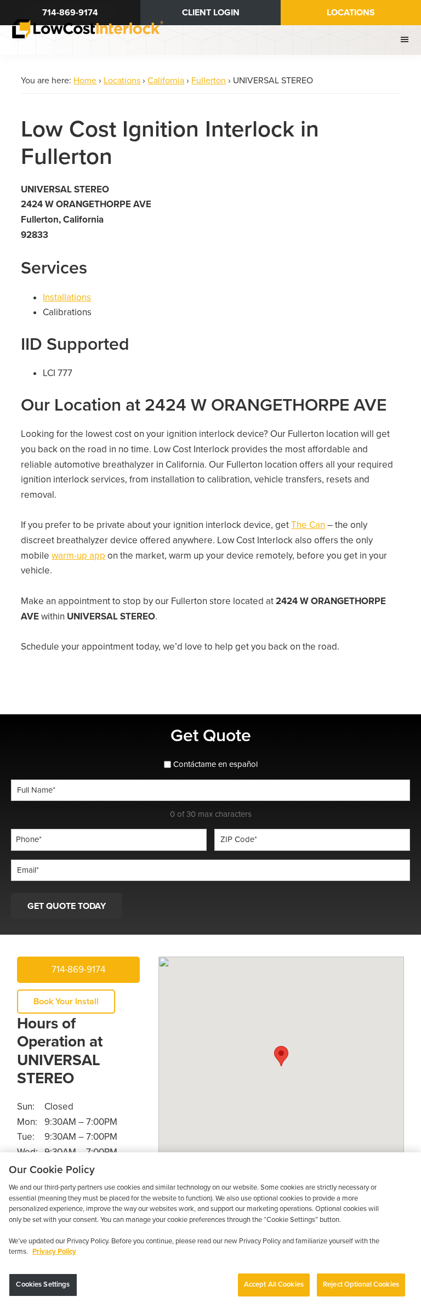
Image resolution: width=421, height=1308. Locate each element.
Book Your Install (66, 1001)
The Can (308, 525)
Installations (67, 297)
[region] (210, 1230)
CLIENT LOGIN (211, 12)
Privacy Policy (54, 1251)
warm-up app (78, 555)
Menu (406, 39)
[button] (281, 1056)
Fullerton (208, 80)
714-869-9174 (78, 969)
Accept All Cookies (274, 1284)
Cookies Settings (43, 1284)
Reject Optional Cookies (361, 1284)
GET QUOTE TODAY (66, 906)
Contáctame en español (215, 764)
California (165, 80)
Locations (351, 12)
